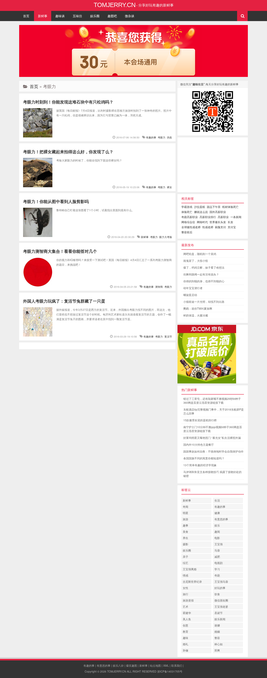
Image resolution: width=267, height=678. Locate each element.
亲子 (185, 557)
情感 (185, 575)
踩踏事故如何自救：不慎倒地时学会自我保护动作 (213, 451)
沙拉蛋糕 (199, 207)
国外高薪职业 (218, 212)
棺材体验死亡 (230, 207)
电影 (217, 538)
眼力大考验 (165, 237)
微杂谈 (129, 16)
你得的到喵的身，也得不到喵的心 (203, 281)
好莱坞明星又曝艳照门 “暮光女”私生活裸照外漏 (212, 438)
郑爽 (217, 650)
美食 (185, 532)
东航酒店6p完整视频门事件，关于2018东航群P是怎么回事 (213, 411)
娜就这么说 (201, 212)
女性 (185, 588)
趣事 (185, 525)
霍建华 (187, 613)
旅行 (185, 594)
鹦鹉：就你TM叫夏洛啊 (197, 308)
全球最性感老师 (191, 227)
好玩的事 (219, 588)
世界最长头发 (218, 222)
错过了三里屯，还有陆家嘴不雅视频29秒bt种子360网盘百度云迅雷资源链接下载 (212, 400)
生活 (217, 500)
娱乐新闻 (219, 619)
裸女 (169, 187)
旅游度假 (188, 600)
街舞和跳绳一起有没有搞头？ (201, 274)
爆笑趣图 (131, 665)
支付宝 (232, 227)
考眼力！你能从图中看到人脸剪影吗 (56, 201)
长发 (230, 222)
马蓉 (217, 550)
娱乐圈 (94, 16)
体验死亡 (186, 212)
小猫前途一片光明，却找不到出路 (203, 302)
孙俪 (185, 650)
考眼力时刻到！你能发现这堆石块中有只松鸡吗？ (68, 102)
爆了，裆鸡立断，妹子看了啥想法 (203, 267)
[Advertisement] (212, 164)
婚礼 (185, 644)
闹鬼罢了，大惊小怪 (195, 261)
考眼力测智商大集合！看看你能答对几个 (60, 251)
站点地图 (155, 665)
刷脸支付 (220, 227)
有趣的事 (151, 137)
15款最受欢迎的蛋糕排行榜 (200, 420)
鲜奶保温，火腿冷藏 (195, 315)
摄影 (185, 544)
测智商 (159, 287)
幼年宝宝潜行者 (192, 288)
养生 (185, 538)
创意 (185, 625)
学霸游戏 (186, 207)
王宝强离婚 (189, 569)
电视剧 (218, 563)
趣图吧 (112, 16)
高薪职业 (223, 217)
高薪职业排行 (208, 217)
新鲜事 (42, 16)
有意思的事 (221, 519)
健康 (217, 513)
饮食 (217, 594)
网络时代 (202, 222)
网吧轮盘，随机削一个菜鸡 (199, 254)
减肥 (217, 557)
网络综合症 (188, 222)
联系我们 (176, 665)
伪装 (169, 137)
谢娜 (217, 625)
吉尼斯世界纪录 (192, 582)
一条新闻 (235, 217)
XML (166, 665)
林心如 (218, 644)
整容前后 (186, 232)
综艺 (185, 563)
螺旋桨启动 (190, 295)
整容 (217, 638)
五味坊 (77, 16)
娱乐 (217, 525)
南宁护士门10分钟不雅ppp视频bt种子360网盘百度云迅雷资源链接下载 (212, 429)
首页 (26, 16)
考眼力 (161, 137)
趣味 (185, 638)
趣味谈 (60, 16)
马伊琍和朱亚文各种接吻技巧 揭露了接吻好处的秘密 (212, 474)
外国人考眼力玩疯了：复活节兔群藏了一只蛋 (64, 301)
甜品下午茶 (213, 207)
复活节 (168, 336)
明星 (185, 513)
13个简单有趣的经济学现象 (200, 465)
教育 (185, 631)
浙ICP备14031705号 (169, 671)
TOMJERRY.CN (116, 671)
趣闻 (217, 532)
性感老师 (207, 227)
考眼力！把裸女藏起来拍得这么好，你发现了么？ (68, 151)
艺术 (185, 607)
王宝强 (218, 544)
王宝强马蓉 (221, 582)
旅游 (185, 519)
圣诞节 (218, 613)
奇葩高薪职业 (189, 217)
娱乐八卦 (118, 665)
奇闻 (185, 507)
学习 (217, 569)
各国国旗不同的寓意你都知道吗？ (203, 458)
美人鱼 (187, 619)
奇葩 (217, 575)
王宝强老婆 (221, 607)
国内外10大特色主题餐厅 (198, 444)
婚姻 (217, 631)
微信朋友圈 (221, 600)
